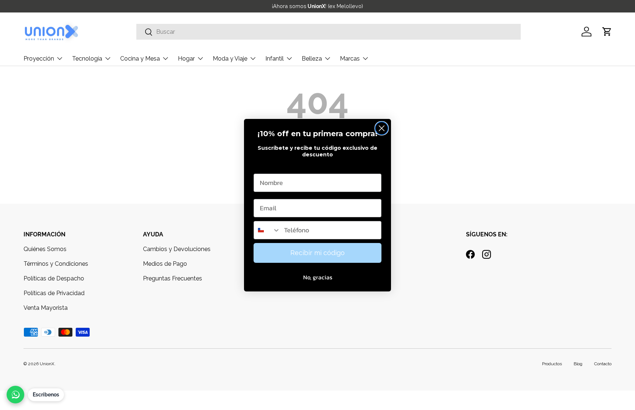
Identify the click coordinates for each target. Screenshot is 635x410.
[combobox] (267, 230)
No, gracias (317, 277)
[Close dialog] (381, 128)
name (262, 166)
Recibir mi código (317, 253)
